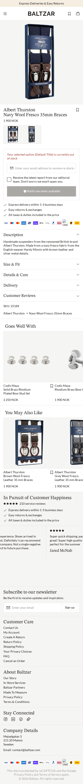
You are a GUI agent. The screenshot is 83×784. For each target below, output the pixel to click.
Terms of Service (50, 774)
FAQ (6, 656)
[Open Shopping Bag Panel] (77, 13)
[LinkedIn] (13, 719)
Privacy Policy (12, 697)
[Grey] (32, 134)
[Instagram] (5, 719)
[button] (24, 504)
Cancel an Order (14, 661)
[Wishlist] (69, 13)
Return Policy (12, 642)
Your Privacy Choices (17, 651)
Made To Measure (15, 692)
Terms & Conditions (16, 702)
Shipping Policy (13, 646)
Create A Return (14, 637)
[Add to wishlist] (77, 110)
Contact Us (10, 627)
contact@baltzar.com (26, 750)
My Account (11, 632)
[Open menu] (5, 13)
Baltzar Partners (14, 687)
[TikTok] (28, 719)
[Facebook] (21, 719)
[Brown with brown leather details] (13, 134)
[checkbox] (9, 179)
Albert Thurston (19, 110)
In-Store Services (14, 682)
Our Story (9, 678)
